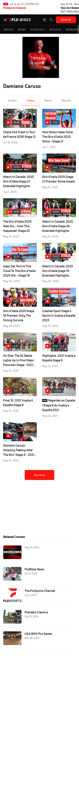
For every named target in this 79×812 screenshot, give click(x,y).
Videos (31, 100)
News (48, 100)
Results (66, 100)
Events (12, 100)
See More (39, 475)
